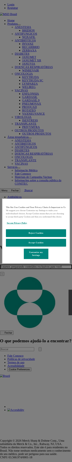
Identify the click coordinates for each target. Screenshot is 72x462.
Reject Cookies (36, 233)
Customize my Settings (36, 253)
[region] (36, 231)
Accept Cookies (36, 242)
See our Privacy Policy (17, 223)
